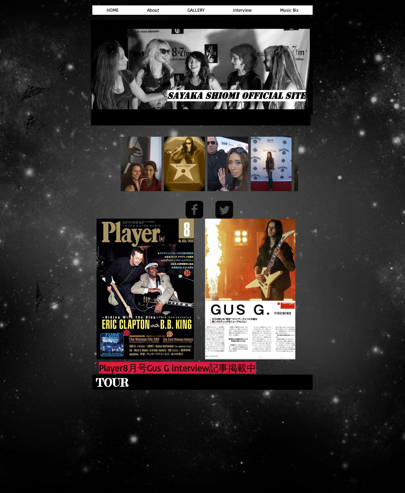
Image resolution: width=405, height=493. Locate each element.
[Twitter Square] (224, 210)
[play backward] (126, 164)
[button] (141, 164)
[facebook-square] (194, 210)
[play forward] (292, 164)
